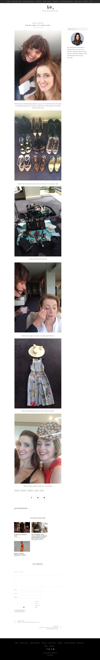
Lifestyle (38, 1)
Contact (85, 1)
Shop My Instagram (66, 1)
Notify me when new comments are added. (38, 604)
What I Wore (47, 1)
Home (8, 1)
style (41, 490)
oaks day (30, 490)
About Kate (77, 1)
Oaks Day (40, 104)
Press (45, 646)
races (36, 490)
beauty (17, 490)
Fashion (40, 23)
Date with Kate (16, 1)
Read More (70, 57)
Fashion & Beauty (28, 1)
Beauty (34, 23)
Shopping (56, 1)
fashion (23, 490)
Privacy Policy (50, 655)
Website (16, 597)
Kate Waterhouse (20, 508)
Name (15, 589)
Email (15, 593)
